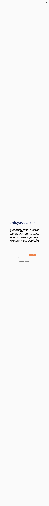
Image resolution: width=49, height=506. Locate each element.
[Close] (46, 2)
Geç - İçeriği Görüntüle (24, 261)
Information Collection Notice (24, 259)
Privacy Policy (33, 259)
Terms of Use (30, 257)
